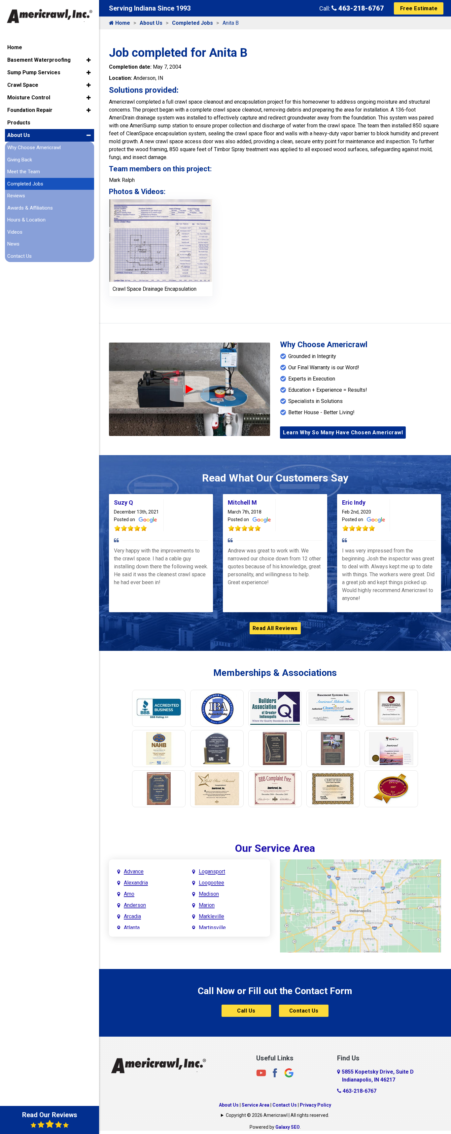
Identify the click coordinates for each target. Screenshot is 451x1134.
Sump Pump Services (33, 72)
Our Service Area (275, 848)
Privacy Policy (315, 1105)
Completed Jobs (192, 23)
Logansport (212, 871)
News (13, 244)
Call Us (246, 1011)
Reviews (16, 196)
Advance (134, 871)
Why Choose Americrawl (34, 147)
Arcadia (132, 916)
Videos (14, 232)
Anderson (135, 905)
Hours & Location (26, 220)
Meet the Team (23, 172)
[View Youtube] (261, 1073)
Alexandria (136, 883)
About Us (151, 23)
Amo (129, 894)
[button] (88, 60)
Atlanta (132, 927)
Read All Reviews (275, 628)
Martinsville (212, 927)
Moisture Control (28, 97)
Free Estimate (419, 8)
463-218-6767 (360, 8)
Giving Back (19, 160)
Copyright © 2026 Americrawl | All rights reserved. (277, 1115)
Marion (207, 905)
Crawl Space (22, 85)
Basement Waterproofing (39, 60)
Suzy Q (123, 502)
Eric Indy (353, 502)
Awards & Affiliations (30, 208)
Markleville (211, 916)
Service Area (255, 1105)
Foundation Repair (29, 110)
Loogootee (211, 883)
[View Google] (289, 1073)
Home (122, 23)
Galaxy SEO (287, 1127)
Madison (209, 894)
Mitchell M (242, 502)
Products (18, 122)
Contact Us (304, 1011)
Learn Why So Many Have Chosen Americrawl (343, 432)
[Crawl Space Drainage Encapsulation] (161, 240)
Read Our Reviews (49, 1115)
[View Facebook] (275, 1073)
